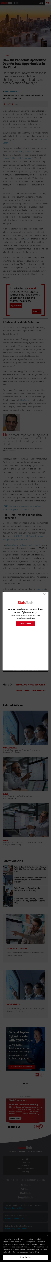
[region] (25, 1247)
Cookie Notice (34, 1252)
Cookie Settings (25, 1257)
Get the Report (25, 623)
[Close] (48, 1235)
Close (44, 594)
